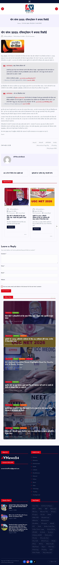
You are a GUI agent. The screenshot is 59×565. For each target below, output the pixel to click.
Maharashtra (48, 535)
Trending (54, 145)
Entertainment (36, 463)
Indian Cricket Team (50, 526)
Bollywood (53, 508)
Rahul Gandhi (50, 543)
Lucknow (51, 532)
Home (19, 23)
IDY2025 (48, 142)
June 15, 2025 (26, 104)
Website (3, 279)
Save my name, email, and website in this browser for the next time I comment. (22, 286)
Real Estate (36, 546)
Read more (11, 227)
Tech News (51, 546)
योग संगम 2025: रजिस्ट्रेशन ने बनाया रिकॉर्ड (31, 23)
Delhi (49, 514)
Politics (34, 479)
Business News (44, 511)
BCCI (34, 508)
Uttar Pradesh (36, 552)
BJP (46, 508)
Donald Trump (45, 517)
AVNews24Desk (8, 36)
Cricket (43, 514)
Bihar (40, 508)
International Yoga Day (43, 145)
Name (3, 266)
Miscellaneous (36, 473)
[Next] (54, 297)
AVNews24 (10, 458)
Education (35, 190)
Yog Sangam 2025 (52, 148)
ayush (34, 142)
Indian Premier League (38, 529)
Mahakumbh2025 (37, 535)
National (16, 36)
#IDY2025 (9, 65)
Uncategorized (36, 494)
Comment (3, 253)
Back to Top (53, 561)
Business (35, 457)
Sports (34, 482)
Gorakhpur (35, 523)
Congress (35, 514)
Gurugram (44, 523)
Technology (35, 488)
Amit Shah (35, 506)
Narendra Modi (45, 538)
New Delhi (35, 541)
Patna (34, 543)
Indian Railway (51, 529)
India (55, 142)
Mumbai (35, 538)
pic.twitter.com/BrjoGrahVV (27, 78)
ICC (34, 526)
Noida (53, 541)
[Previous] (52, 297)
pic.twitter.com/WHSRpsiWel (44, 101)
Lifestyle (35, 469)
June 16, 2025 (31, 80)
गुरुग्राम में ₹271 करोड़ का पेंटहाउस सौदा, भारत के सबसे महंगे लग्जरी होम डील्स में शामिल (18, 507)
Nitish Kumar (45, 541)
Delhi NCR (35, 517)
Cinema (54, 511)
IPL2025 (35, 532)
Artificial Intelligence (47, 506)
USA (51, 549)
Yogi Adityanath (48, 552)
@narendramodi (19, 97)
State (34, 485)
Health (41, 142)
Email (3, 272)
